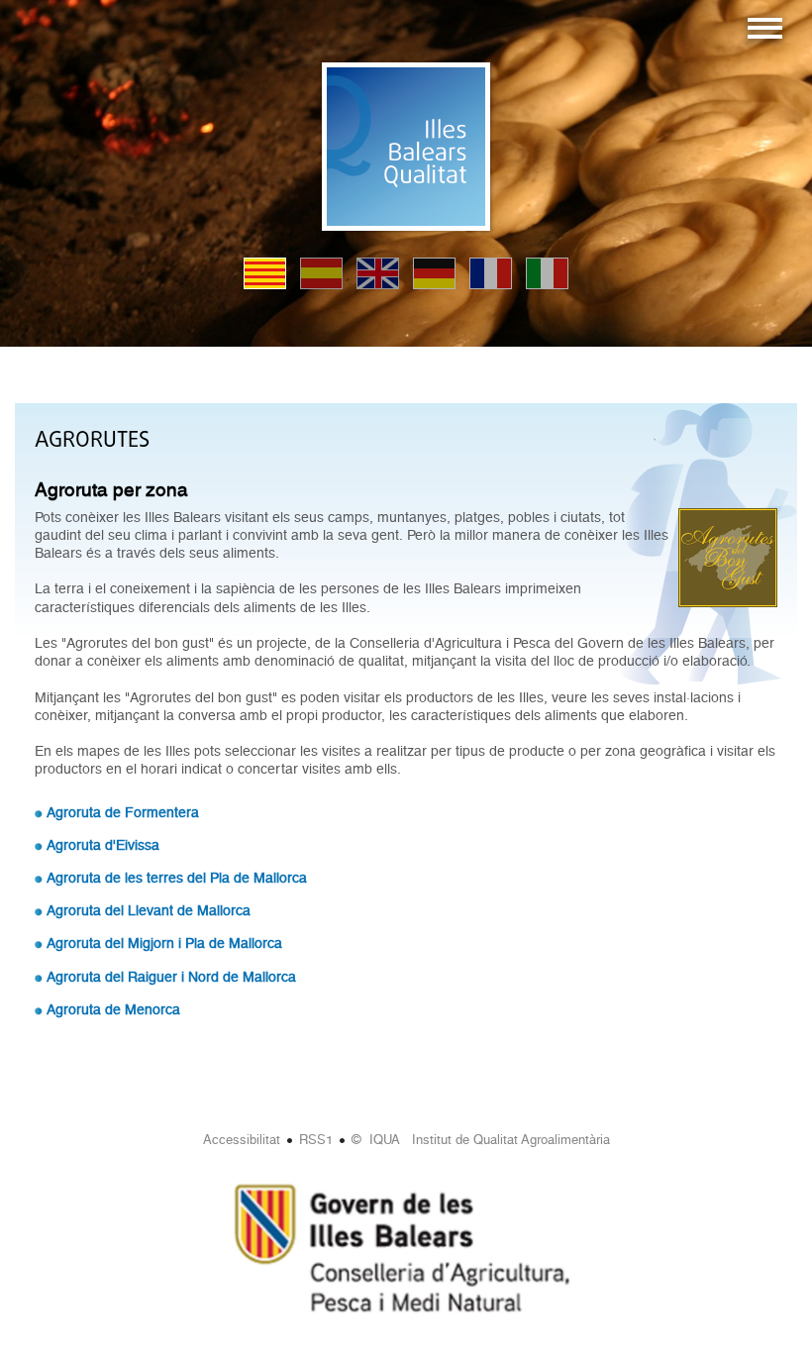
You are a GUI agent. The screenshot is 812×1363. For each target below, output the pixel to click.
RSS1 (316, 1139)
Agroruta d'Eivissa (103, 845)
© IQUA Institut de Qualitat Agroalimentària (481, 1139)
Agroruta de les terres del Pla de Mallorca (177, 878)
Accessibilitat (241, 1139)
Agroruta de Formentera (123, 812)
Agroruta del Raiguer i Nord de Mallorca (171, 977)
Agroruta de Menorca (113, 1009)
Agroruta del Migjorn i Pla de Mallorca (164, 943)
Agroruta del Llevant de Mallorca (149, 910)
